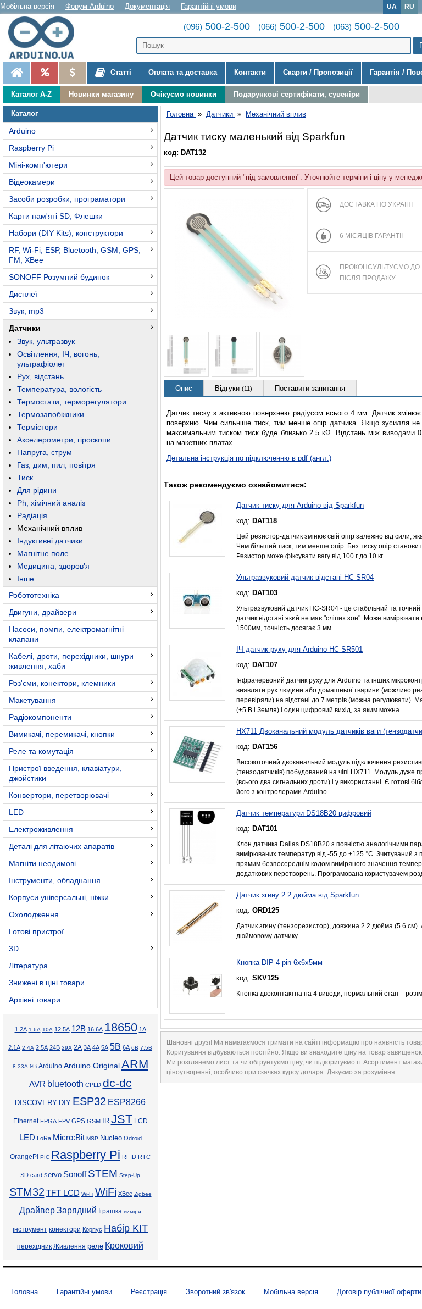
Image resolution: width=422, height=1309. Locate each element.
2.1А (14, 1047)
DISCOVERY (36, 1103)
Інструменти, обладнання (55, 880)
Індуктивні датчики (50, 540)
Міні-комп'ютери (38, 164)
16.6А (95, 1029)
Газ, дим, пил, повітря (56, 465)
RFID (129, 1156)
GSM (94, 1121)
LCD (141, 1120)
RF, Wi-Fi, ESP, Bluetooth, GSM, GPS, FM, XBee (75, 255)
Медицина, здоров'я (53, 566)
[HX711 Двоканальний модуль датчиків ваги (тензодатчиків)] (197, 754)
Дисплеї (23, 294)
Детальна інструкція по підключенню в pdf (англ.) (248, 458)
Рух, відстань (40, 376)
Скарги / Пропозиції (318, 72)
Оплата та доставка (182, 72)
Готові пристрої (36, 931)
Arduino (22, 130)
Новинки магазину (101, 94)
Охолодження (34, 914)
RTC (144, 1156)
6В (134, 1048)
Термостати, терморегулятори (71, 401)
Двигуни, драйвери (42, 612)
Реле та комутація (41, 751)
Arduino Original (92, 1065)
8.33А (20, 1066)
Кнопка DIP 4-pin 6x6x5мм (279, 962)
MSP (92, 1138)
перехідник (34, 1246)
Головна (24, 1292)
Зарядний (77, 1210)
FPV (64, 1121)
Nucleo (111, 1138)
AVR (37, 1084)
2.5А (42, 1047)
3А (87, 1047)
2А (78, 1047)
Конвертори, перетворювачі (59, 795)
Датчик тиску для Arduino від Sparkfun (300, 505)
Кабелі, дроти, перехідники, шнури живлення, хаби (71, 661)
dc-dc (117, 1083)
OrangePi (24, 1157)
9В (33, 1066)
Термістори (37, 427)
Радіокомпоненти (40, 717)
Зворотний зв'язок (215, 1292)
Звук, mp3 (26, 311)
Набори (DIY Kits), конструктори (66, 233)
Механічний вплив (49, 528)
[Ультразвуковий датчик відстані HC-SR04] (197, 600)
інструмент (30, 1229)
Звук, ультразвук (46, 341)
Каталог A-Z (31, 94)
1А (142, 1029)
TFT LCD (63, 1192)
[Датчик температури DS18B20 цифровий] (197, 836)
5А (104, 1047)
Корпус (92, 1229)
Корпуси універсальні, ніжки (59, 897)
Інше (25, 578)
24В (54, 1047)
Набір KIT (126, 1228)
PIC (44, 1157)
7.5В (146, 1048)
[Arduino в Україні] (46, 37)
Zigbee (143, 1194)
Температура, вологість (59, 389)
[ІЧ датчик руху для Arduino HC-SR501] (197, 672)
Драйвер (37, 1210)
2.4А (28, 1048)
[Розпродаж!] (44, 73)
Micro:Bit (69, 1137)
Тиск (25, 477)
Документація (147, 6)
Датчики (25, 328)
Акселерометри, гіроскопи (64, 439)
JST (121, 1119)
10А (47, 1030)
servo (53, 1175)
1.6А (35, 1030)
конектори (65, 1229)
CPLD (93, 1084)
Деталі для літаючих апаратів (61, 846)
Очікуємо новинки (183, 94)
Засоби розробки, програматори (67, 199)
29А (67, 1048)
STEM (103, 1173)
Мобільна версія (27, 6)
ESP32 (89, 1101)
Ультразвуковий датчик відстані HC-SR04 (305, 577)
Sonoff (74, 1174)
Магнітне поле (43, 553)
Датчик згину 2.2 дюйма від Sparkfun (297, 895)
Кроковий (124, 1245)
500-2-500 (217, 26)
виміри (132, 1211)
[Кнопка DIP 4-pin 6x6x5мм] (197, 985)
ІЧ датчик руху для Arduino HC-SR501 (299, 649)
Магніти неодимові (42, 863)
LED (16, 812)
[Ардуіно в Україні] (16, 73)
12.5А (62, 1029)
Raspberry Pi (31, 147)
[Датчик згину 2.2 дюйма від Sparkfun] (197, 918)
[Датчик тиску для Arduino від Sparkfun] (197, 528)
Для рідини (37, 490)
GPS (78, 1121)
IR (105, 1121)
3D (14, 948)
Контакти (250, 72)
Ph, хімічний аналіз (51, 502)
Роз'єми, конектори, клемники (62, 683)
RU (409, 6)
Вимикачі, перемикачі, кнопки (62, 734)
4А (95, 1047)
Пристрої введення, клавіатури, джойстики (65, 773)
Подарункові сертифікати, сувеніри (297, 94)
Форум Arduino (89, 6)
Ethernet (25, 1121)
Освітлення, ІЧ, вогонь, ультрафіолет (58, 359)
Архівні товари (34, 999)
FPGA (48, 1121)
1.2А (21, 1029)
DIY (65, 1103)
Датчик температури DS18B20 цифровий (303, 813)
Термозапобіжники (50, 414)
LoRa (44, 1138)
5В (115, 1046)
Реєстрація (149, 1292)
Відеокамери (32, 182)
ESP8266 (127, 1102)
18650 (120, 1027)
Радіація (32, 515)
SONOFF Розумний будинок (59, 277)
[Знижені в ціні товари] (72, 73)
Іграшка (110, 1211)
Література (28, 965)
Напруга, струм (44, 452)
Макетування (32, 700)
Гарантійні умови (208, 6)
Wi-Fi (87, 1194)
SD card (31, 1175)
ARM (134, 1064)
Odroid (133, 1138)
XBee (125, 1193)
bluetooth (65, 1084)
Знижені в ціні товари (47, 982)
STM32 (27, 1192)
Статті (119, 72)
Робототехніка (34, 595)
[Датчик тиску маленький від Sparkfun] (234, 259)
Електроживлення (41, 829)
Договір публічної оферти (379, 1292)
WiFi (105, 1192)
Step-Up (129, 1175)
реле (95, 1246)
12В (78, 1028)
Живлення (69, 1246)
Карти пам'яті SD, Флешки (56, 216)
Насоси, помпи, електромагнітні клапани (66, 634)
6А (126, 1047)
